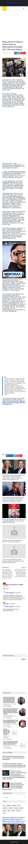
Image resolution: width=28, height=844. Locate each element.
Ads (4, 805)
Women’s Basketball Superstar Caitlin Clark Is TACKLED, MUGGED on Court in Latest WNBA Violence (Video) (13, 521)
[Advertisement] (14, 26)
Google (5, 808)
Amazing (9, 805)
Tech (4, 813)
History (11, 808)
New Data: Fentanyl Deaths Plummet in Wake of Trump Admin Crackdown (12, 541)
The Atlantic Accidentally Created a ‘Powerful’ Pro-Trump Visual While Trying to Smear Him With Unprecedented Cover (14, 765)
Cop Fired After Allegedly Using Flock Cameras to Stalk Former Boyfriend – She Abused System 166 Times (13, 561)
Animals (14, 805)
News (3, 455)
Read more (10, 706)
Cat (19, 805)
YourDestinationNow (14, 3)
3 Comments (5, 53)
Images (21, 808)
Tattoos (18, 810)
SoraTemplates (14, 841)
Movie (4, 810)
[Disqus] (14, 601)
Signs (13, 810)
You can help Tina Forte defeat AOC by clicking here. (13, 402)
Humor (16, 808)
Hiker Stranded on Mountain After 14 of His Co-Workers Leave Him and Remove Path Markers (13, 757)
